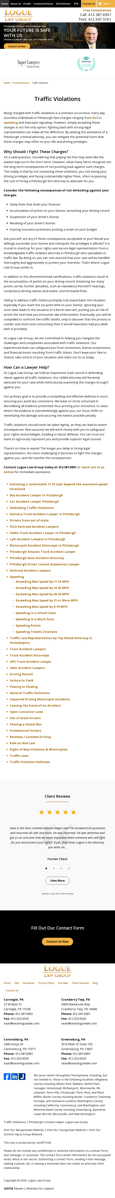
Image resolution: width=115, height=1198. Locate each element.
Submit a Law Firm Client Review (57, 893)
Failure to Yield (21, 680)
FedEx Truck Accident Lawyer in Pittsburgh (43, 533)
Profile (27, 3)
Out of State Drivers (25, 718)
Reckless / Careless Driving (30, 737)
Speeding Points (28, 625)
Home (4, 3)
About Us (15, 3)
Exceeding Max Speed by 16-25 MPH (42, 588)
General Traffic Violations (30, 693)
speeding (11, 123)
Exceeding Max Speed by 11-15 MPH (42, 582)
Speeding (17, 577)
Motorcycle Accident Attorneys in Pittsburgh (44, 545)
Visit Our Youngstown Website (66, 1130)
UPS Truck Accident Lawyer (31, 662)
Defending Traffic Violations (32, 508)
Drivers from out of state (29, 520)
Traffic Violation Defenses (30, 762)
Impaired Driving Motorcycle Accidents (40, 699)
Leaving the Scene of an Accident (35, 705)
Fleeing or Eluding (24, 687)
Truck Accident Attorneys (29, 655)
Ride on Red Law (22, 743)
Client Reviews (80, 983)
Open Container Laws (26, 712)
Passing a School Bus (26, 724)
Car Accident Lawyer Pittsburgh (34, 501)
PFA (76, 3)
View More (57, 880)
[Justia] (22, 1076)
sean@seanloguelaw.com (21, 1023)
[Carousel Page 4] (68, 868)
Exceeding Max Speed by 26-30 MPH (42, 594)
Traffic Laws (19, 756)
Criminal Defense (43, 3)
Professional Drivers (25, 731)
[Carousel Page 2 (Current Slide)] (54, 868)
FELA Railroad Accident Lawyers (34, 527)
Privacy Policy (46, 983)
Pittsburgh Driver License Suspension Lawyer (45, 564)
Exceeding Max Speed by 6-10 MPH (42, 607)
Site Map (63, 983)
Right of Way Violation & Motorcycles (39, 749)
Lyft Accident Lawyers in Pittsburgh (37, 539)
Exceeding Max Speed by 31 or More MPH (47, 600)
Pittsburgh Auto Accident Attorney (37, 558)
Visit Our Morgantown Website (24, 1130)
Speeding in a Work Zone (35, 619)
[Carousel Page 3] (61, 868)
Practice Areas (21, 82)
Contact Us (88, 3)
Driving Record (21, 674)
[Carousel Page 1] (46, 868)
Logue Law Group (39, 1180)
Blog (95, 983)
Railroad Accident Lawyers (30, 570)
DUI (95, 118)
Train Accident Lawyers (28, 649)
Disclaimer (29, 983)
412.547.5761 (99, 19)
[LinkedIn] (14, 1076)
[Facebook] (7, 1076)
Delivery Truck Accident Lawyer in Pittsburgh (45, 514)
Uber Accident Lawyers (27, 668)
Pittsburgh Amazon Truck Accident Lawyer (43, 552)
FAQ (16, 983)
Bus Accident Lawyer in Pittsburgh (36, 495)
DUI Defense (63, 3)
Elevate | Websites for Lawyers (29, 1188)
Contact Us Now (17, 46)
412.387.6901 (99, 14)
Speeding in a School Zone (36, 613)
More (107, 3)
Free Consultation (97, 10)
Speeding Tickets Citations (36, 632)
